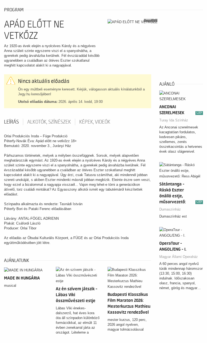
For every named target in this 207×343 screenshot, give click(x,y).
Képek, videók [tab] (94, 122)
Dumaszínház (170, 209)
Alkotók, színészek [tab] (49, 122)
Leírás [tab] (11, 122)
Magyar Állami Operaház (178, 257)
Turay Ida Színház (173, 120)
